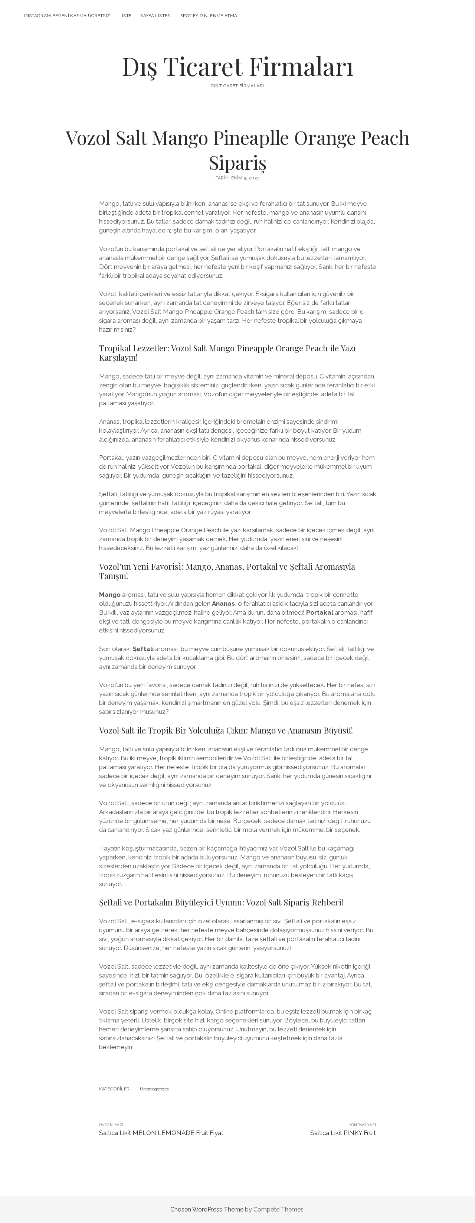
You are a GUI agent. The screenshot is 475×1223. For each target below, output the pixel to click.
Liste (125, 15)
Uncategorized (155, 1089)
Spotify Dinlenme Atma (209, 15)
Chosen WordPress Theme (206, 1209)
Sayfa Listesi (155, 15)
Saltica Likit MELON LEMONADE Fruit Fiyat (161, 1132)
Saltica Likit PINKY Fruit (343, 1132)
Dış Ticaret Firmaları (237, 65)
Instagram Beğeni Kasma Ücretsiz (67, 15)
